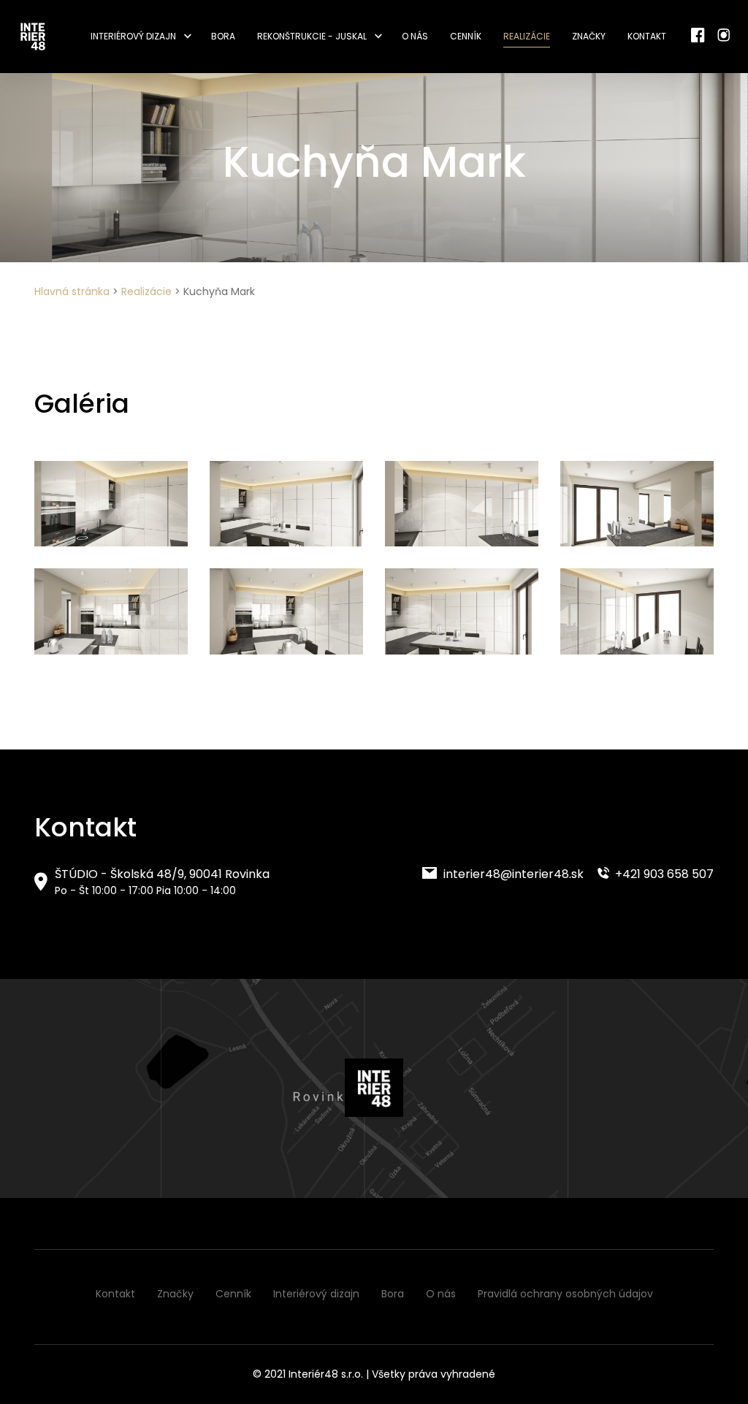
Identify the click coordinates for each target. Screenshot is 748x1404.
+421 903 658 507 (663, 874)
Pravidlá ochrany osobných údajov (565, 1293)
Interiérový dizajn (133, 36)
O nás (415, 36)
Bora (223, 36)
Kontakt (646, 36)
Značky (589, 36)
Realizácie (526, 36)
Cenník (465, 36)
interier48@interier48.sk (512, 874)
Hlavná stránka (72, 291)
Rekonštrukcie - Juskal (312, 36)
